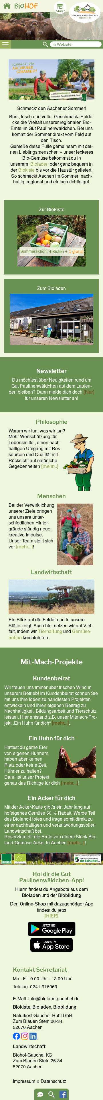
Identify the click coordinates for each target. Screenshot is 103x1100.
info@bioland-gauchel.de (54, 998)
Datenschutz (53, 1081)
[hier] (89, 392)
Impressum (24, 1081)
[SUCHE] (51, 1096)
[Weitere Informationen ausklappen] (40, 1096)
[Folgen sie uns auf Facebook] (63, 1096)
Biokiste (26, 170)
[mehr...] (49, 466)
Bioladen (39, 164)
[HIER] (51, 916)
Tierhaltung (50, 631)
